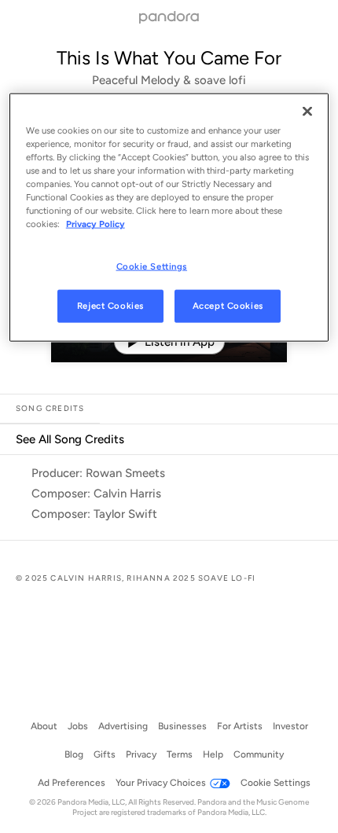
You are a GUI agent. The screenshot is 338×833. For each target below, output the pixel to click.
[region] (169, 218)
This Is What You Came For (169, 57)
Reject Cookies (110, 305)
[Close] (307, 111)
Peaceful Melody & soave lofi (169, 80)
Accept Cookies (228, 305)
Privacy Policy (95, 223)
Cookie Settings (152, 265)
